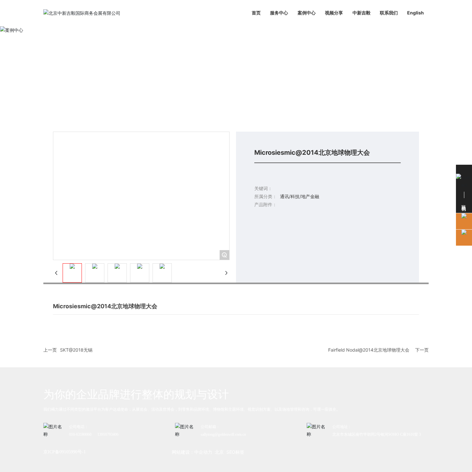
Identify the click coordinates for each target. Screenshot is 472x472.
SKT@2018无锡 (76, 350)
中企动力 (203, 452)
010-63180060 (80, 434)
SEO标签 (235, 452)
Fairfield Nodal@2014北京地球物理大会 (368, 350)
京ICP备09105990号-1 (64, 452)
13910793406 (107, 434)
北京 (219, 452)
